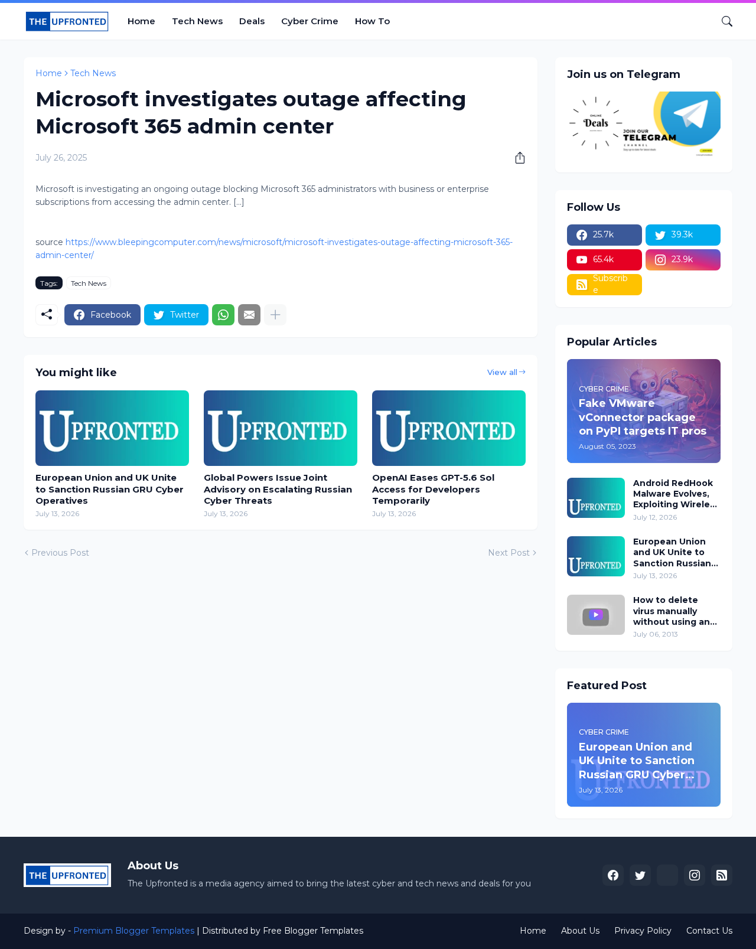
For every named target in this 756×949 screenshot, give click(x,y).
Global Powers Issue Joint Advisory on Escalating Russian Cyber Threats (278, 489)
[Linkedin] (667, 875)
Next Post (509, 552)
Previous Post (60, 552)
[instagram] (694, 875)
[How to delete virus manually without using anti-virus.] (596, 615)
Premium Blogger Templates (133, 930)
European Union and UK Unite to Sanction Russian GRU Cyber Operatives (109, 489)
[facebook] (613, 875)
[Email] (249, 314)
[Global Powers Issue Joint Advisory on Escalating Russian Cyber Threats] (280, 428)
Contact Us (709, 930)
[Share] (516, 158)
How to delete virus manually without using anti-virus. (676, 611)
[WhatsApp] (223, 314)
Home (141, 21)
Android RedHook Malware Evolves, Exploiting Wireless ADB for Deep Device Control (676, 494)
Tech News (197, 21)
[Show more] (275, 314)
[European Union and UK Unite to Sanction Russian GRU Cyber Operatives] (112, 428)
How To (372, 21)
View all (502, 372)
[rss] (721, 875)
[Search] (722, 21)
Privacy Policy (643, 930)
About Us (580, 930)
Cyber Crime (309, 21)
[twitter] (640, 875)
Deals (252, 21)
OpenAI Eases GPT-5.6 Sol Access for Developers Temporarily (433, 489)
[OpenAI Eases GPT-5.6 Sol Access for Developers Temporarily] (449, 428)
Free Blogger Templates (313, 930)
